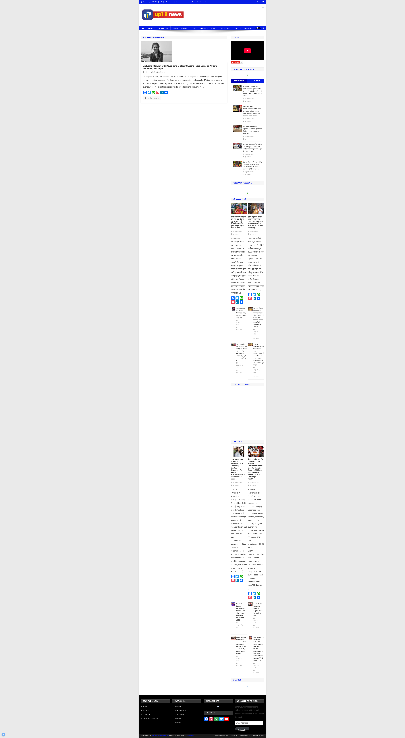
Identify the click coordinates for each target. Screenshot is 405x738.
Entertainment (225, 28)
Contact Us (179, 2)
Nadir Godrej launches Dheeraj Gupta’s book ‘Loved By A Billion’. (258, 609)
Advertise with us (190, 2)
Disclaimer (178, 718)
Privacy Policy (179, 714)
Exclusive (150, 28)
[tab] (239, 81)
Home (145, 706)
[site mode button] (258, 28)
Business (203, 28)
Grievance (178, 722)
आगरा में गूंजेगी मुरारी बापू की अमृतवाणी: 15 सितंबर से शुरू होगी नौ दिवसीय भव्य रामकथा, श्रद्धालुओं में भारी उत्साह (252, 130)
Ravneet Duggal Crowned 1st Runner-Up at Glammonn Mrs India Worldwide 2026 (240, 612)
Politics (194, 28)
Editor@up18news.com (166, 2)
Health (237, 28)
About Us (146, 710)
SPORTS (214, 28)
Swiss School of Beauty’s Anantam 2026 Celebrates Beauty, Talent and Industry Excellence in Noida (241, 645)
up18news (161, 72)
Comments (255, 81)
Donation (200, 2)
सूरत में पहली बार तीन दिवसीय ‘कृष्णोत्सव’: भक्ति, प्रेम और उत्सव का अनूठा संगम (241, 312)
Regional (184, 28)
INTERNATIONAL (163, 28)
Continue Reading (153, 98)
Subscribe (242, 729)
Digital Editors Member (150, 718)
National (175, 28)
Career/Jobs (248, 28)
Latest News (239, 81)
